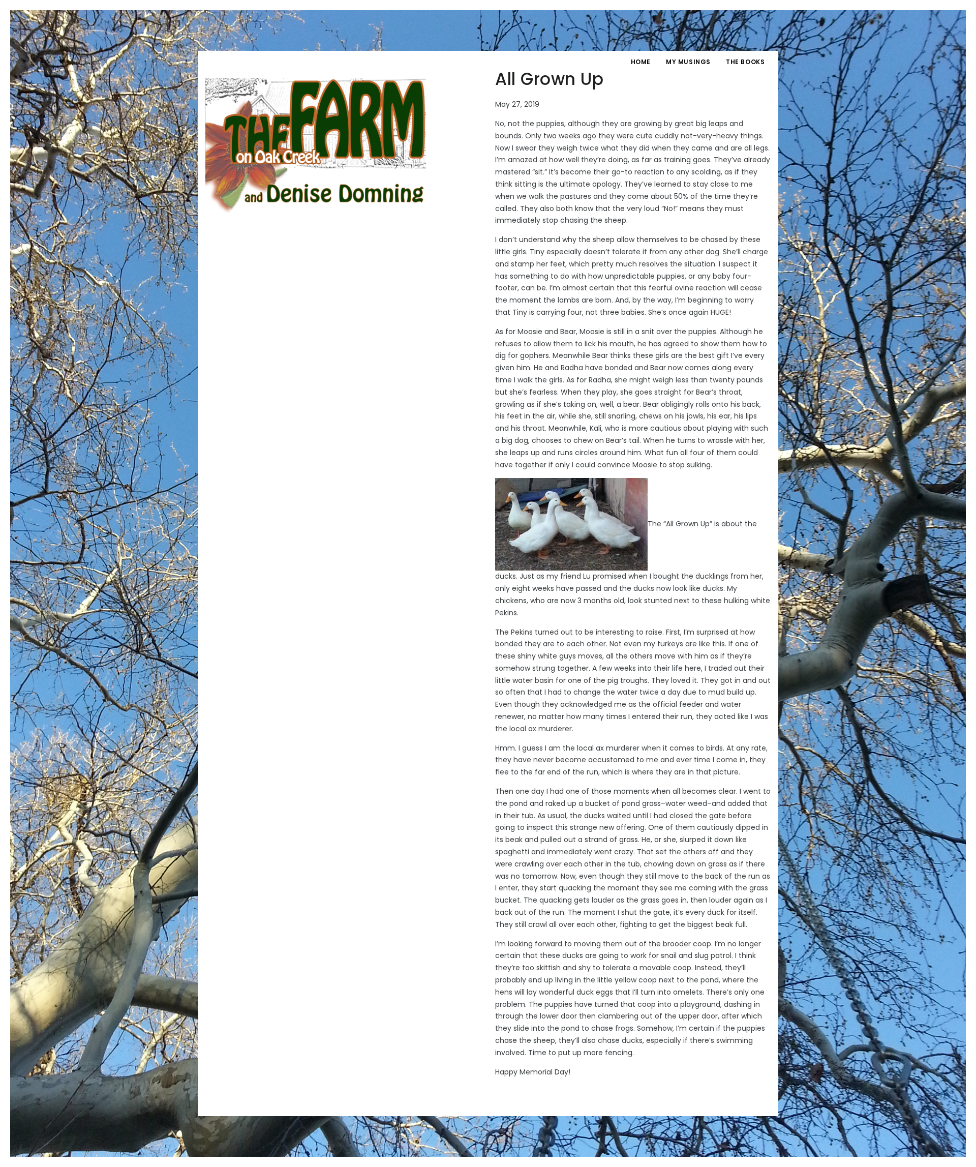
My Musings (688, 61)
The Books (745, 61)
